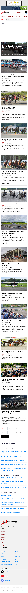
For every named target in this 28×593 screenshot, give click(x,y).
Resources (17, 556)
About (16, 561)
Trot (2, 556)
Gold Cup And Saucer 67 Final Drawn (12, 457)
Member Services (5, 561)
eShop (25, 16)
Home (2, 545)
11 (14, 433)
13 (21, 433)
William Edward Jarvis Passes (10, 512)
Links (16, 553)
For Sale (3, 559)
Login (19, 12)
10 (10, 433)
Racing (3, 551)
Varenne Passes (6, 495)
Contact (17, 564)
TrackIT (18, 16)
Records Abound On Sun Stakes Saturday (14, 464)
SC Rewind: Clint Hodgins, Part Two (12, 478)
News (2, 19)
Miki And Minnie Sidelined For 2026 (12, 460)
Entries (3, 16)
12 (17, 433)
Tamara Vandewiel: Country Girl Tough (13, 487)
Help (16, 559)
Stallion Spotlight (6, 564)
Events (16, 551)
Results (10, 16)
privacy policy (21, 590)
